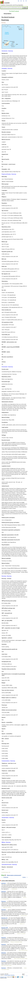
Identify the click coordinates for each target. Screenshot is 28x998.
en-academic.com (5, 2)
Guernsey (3, 891)
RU (18, 1)
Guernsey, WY (4, 927)
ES (23, 1)
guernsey (3, 883)
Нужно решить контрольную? (14, 875)
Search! (25, 7)
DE (21, 1)
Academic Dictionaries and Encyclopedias (11, 5)
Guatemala (5, 877)
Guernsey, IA (4, 917)
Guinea (24, 877)
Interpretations (7, 13)
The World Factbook (14, 11)
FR (26, 1)
